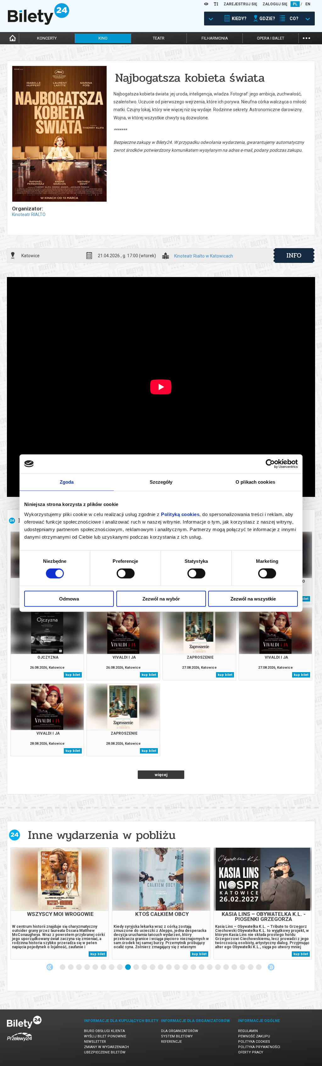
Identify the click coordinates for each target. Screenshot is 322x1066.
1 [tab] (63, 967)
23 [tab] (243, 967)
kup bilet (72, 675)
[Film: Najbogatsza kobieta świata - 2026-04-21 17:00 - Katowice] (59, 134)
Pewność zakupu (254, 1036)
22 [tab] (234, 967)
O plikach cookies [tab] (255, 482)
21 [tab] (226, 967)
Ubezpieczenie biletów (104, 1052)
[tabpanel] (59, 903)
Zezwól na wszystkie (253, 598)
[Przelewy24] (19, 1042)
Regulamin (248, 1031)
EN (307, 4)
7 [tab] (112, 967)
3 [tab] (79, 967)
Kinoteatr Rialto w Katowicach (203, 256)
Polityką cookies (180, 514)
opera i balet (270, 38)
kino (103, 38)
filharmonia (215, 38)
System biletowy (177, 1036)
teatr (158, 38)
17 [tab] (194, 967)
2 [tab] (71, 967)
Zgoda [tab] (67, 482)
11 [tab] (145, 967)
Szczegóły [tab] (161, 482)
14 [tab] (169, 967)
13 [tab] (161, 967)
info (294, 255)
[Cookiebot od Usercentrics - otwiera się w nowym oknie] (270, 464)
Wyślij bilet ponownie (105, 1036)
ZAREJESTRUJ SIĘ (240, 4)
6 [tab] (104, 967)
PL (295, 4)
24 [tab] (251, 967)
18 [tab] (202, 967)
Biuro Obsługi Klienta (104, 1031)
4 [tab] (87, 967)
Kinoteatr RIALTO (29, 214)
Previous (49, 967)
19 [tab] (210, 967)
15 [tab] (177, 967)
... (306, 37)
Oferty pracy (250, 1052)
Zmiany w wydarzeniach (106, 1047)
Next (271, 967)
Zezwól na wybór (161, 598)
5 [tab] (95, 967)
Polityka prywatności (259, 1047)
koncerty (47, 38)
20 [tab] (218, 967)
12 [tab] (153, 967)
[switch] (126, 573)
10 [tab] (136, 967)
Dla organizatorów (179, 1031)
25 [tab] (259, 967)
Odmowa (69, 598)
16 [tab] (185, 967)
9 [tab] (128, 967)
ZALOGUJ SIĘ (275, 4)
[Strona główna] (38, 23)
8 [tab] (120, 967)
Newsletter (95, 1042)
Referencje (171, 1042)
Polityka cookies (254, 1042)
